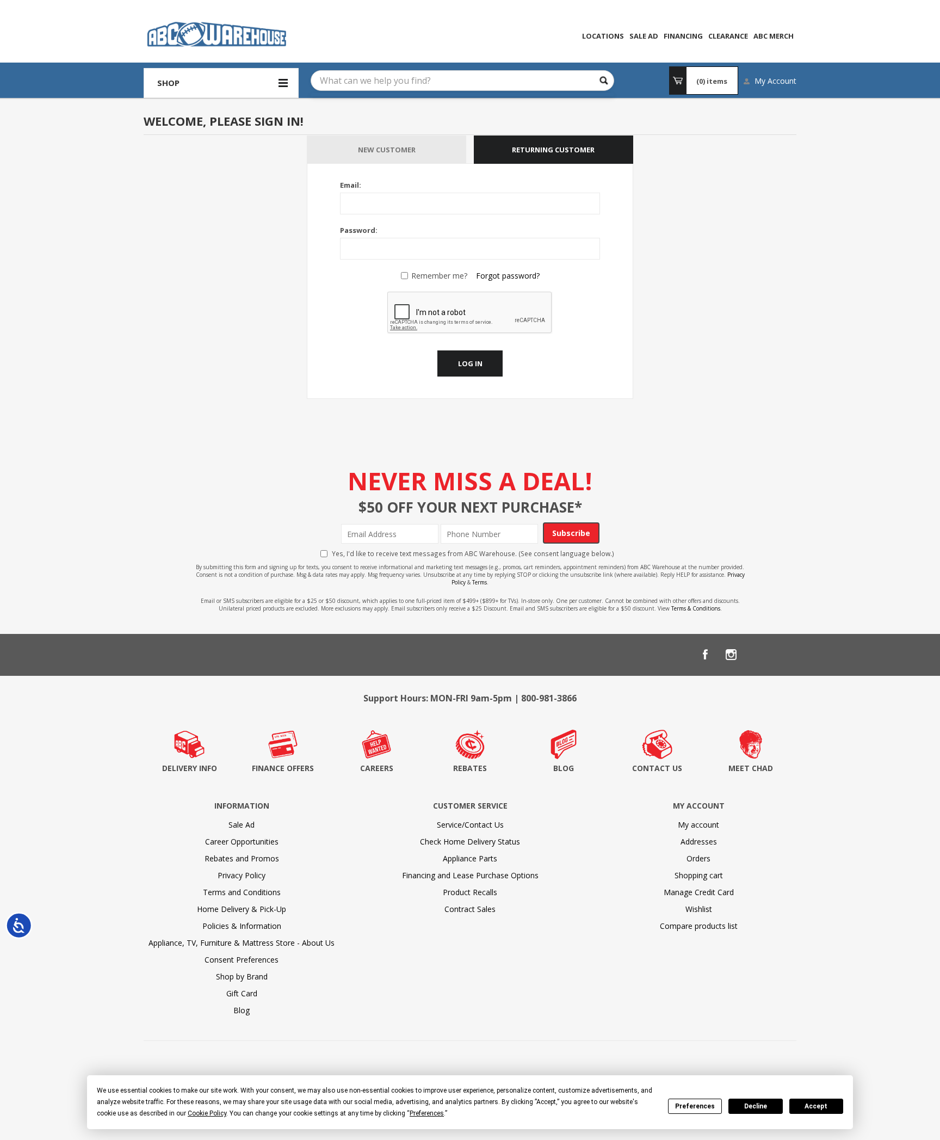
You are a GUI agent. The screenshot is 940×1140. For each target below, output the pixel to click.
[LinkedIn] (757, 654)
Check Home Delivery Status (470, 841)
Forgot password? (508, 275)
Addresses (699, 841)
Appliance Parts (470, 858)
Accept (816, 1106)
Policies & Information (241, 926)
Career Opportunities (242, 841)
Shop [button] (168, 82)
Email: (350, 185)
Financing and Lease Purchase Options (470, 875)
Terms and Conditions (242, 892)
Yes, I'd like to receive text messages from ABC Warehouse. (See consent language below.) (473, 553)
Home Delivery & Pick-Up (241, 909)
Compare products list (699, 926)
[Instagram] (731, 654)
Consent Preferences (242, 959)
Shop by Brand (242, 976)
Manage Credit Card (699, 892)
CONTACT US (657, 768)
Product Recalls (470, 892)
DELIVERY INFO (189, 768)
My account (698, 824)
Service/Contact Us (470, 824)
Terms (479, 582)
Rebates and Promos (242, 858)
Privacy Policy (241, 875)
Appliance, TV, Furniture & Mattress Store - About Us (242, 943)
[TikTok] (783, 654)
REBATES (470, 768)
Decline (755, 1106)
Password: (359, 230)
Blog (241, 1010)
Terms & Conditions (695, 608)
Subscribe (571, 533)
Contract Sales (470, 909)
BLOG (563, 768)
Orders (698, 858)
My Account (775, 81)
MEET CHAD (750, 768)
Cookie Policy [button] (207, 1113)
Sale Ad (241, 824)
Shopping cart (699, 875)
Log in (470, 363)
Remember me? (439, 275)
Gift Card (241, 993)
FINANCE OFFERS (283, 768)
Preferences (695, 1106)
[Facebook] (705, 654)
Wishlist (698, 909)
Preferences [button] (427, 1113)
